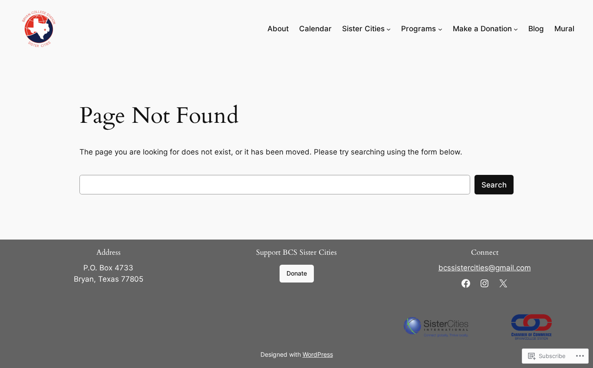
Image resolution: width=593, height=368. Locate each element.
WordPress (318, 354)
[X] (503, 283)
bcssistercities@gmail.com (484, 267)
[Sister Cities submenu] (388, 28)
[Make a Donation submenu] (516, 28)
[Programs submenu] (440, 28)
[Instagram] (484, 283)
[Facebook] (466, 283)
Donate (297, 273)
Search (494, 185)
